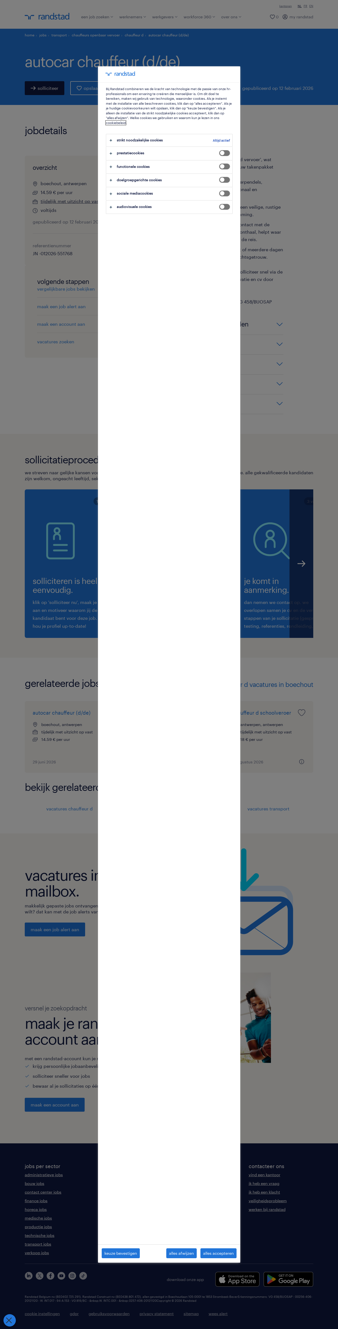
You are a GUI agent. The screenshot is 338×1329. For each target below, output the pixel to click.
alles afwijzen (181, 1253)
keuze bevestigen (120, 1253)
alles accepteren (218, 1253)
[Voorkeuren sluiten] (9, 1320)
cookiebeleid (116, 123)
